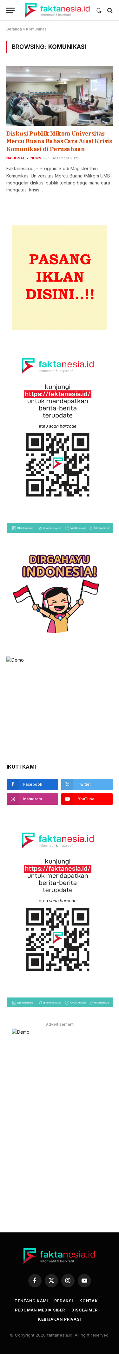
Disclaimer (84, 1310)
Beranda (14, 29)
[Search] (109, 10)
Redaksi (63, 1300)
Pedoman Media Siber (40, 1310)
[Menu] (10, 10)
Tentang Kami (31, 1300)
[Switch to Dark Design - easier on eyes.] (99, 10)
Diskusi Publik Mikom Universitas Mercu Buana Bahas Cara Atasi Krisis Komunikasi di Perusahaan (59, 141)
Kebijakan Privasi (59, 1319)
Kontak (88, 1300)
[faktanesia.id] (57, 10)
